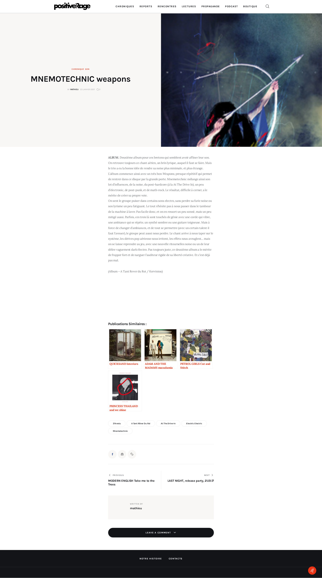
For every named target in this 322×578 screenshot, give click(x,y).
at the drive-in (168, 423)
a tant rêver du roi (140, 423)
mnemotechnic (120, 431)
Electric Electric (194, 423)
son (87, 69)
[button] (132, 454)
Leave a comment (159, 532)
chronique (78, 69)
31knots (117, 423)
